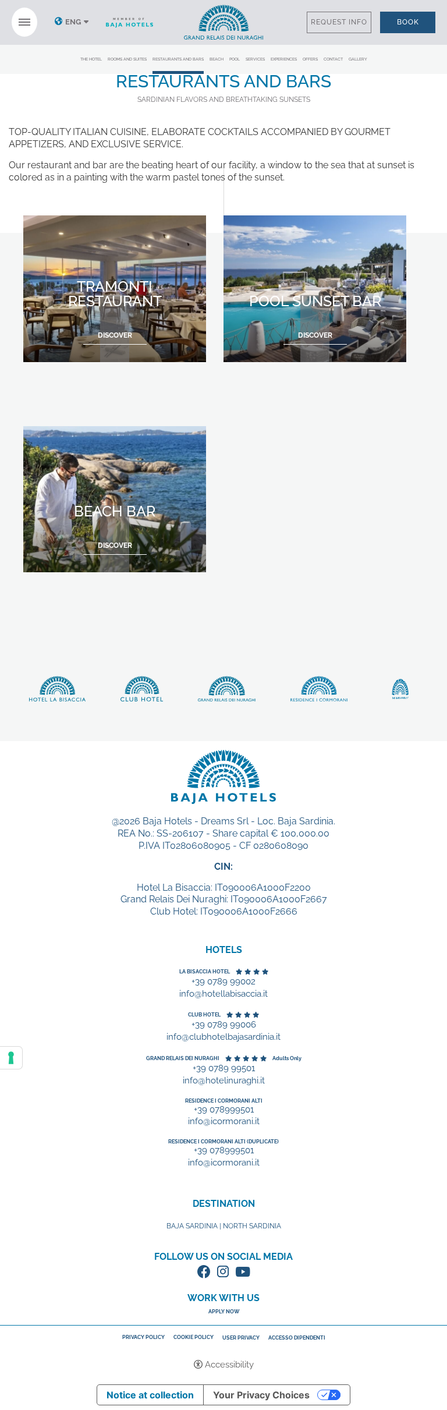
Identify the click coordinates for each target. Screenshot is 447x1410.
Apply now (223, 1312)
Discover (223, 22)
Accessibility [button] (229, 1364)
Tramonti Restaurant (115, 294)
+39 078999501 (224, 1110)
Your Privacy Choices (261, 1395)
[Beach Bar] (114, 498)
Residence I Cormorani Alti (223, 1101)
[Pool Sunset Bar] (315, 287)
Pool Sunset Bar (315, 301)
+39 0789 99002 (223, 981)
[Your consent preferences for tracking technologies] (11, 1058)
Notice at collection (150, 1395)
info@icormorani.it (224, 1121)
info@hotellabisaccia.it (223, 994)
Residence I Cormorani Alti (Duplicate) (223, 1142)
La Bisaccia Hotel (204, 972)
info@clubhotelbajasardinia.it (223, 1037)
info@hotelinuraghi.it (224, 1080)
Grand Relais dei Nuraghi (182, 1058)
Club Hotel (204, 1015)
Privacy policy (143, 1337)
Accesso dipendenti (296, 1338)
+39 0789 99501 (224, 1068)
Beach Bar (114, 511)
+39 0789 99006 (223, 1025)
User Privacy (241, 1338)
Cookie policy (193, 1337)
